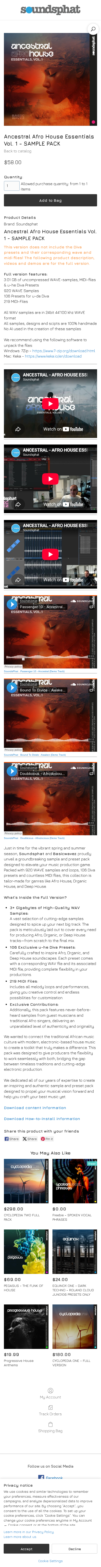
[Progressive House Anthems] (26, 1326)
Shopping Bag (50, 1431)
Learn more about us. (20, 1537)
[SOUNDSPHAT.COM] (50, 10)
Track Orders (50, 1414)
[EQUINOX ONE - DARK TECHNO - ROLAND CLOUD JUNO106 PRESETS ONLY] (74, 1251)
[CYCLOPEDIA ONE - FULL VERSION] (74, 1326)
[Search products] (93, 29)
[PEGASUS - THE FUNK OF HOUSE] (26, 1251)
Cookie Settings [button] (50, 1561)
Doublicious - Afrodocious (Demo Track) (42, 838)
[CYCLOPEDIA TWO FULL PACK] (26, 1181)
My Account (50, 1397)
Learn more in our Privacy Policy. (29, 1532)
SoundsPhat (11, 671)
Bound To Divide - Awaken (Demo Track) (43, 754)
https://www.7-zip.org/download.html (63, 351)
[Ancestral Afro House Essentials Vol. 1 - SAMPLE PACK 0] (50, 79)
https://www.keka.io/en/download (53, 356)
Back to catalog (17, 151)
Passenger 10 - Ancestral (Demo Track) (42, 671)
